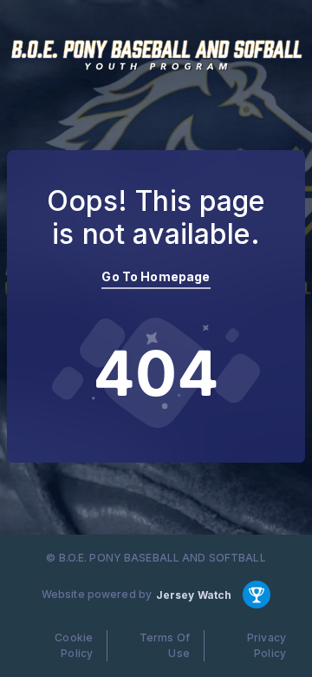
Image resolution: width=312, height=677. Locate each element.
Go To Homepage (155, 276)
